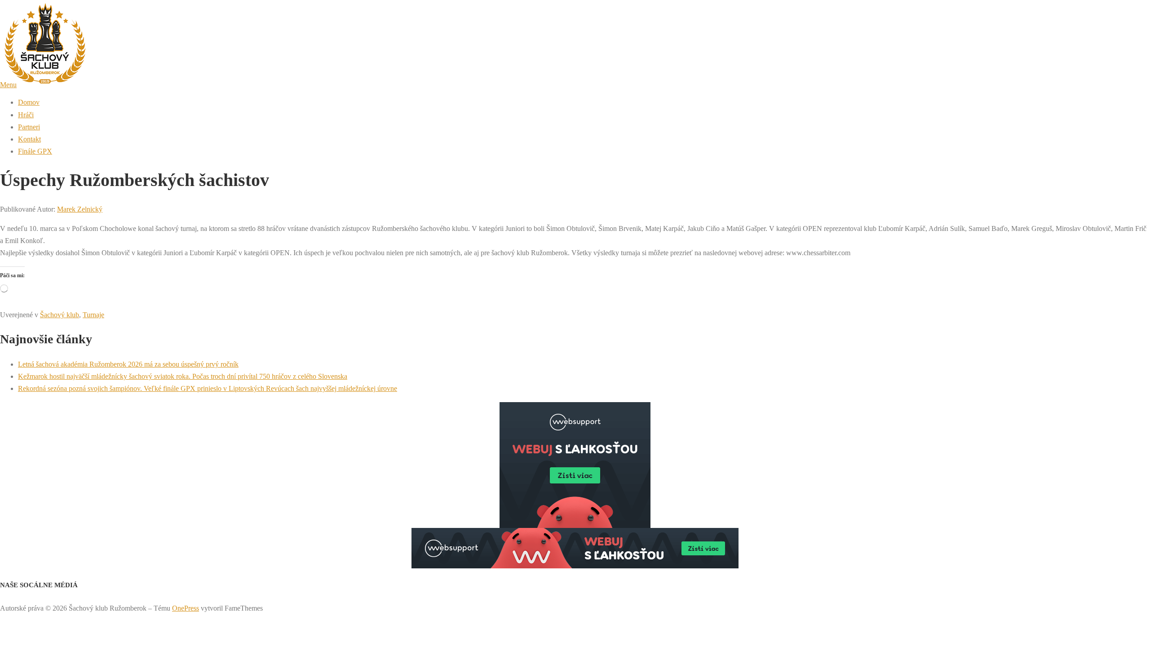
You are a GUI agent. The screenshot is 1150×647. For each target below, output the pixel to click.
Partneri (29, 127)
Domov (29, 102)
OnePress (185, 608)
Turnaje (93, 315)
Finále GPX (35, 151)
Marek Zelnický (79, 209)
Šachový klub (59, 315)
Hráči (26, 115)
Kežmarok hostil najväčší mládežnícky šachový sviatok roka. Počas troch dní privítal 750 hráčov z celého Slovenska (182, 376)
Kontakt (29, 139)
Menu (8, 85)
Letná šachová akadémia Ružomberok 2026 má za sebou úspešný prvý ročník (128, 364)
